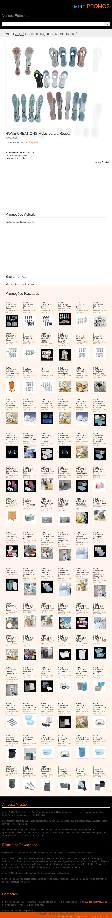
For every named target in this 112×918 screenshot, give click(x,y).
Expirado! (34, 142)
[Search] (107, 24)
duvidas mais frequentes (96, 901)
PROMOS (98, 6)
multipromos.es (82, 916)
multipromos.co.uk (99, 916)
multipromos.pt (66, 916)
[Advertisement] (38, 185)
